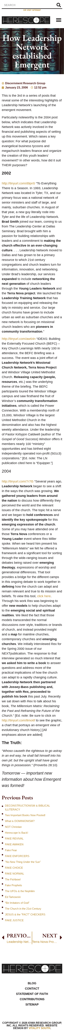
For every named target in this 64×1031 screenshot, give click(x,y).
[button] (58, 20)
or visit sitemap (32, 10)
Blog (32, 983)
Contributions (32, 999)
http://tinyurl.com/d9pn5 (18, 183)
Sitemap (32, 1004)
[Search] (58, 5)
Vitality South (39, 1028)
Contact (32, 988)
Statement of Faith (32, 994)
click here (44, 596)
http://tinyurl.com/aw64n (19, 339)
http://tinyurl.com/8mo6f (18, 720)
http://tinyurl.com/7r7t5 (17, 481)
